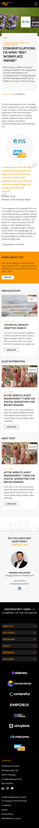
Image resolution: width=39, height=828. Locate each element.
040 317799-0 (19, 581)
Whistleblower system (11, 818)
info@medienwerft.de (19, 584)
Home (5, 38)
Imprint (5, 809)
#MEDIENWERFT (7, 94)
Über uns (8, 277)
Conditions (6, 805)
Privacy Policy (7, 814)
